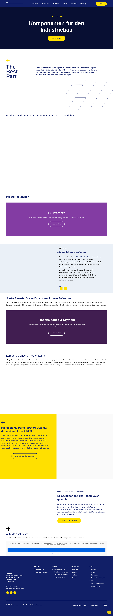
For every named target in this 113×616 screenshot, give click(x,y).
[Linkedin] (7, 592)
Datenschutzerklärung (79, 605)
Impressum (94, 605)
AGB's (105, 605)
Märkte (54, 566)
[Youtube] (14, 592)
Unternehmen (75, 566)
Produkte (37, 566)
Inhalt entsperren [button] (56, 550)
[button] (1, 28)
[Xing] (11, 592)
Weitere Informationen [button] (56, 554)
